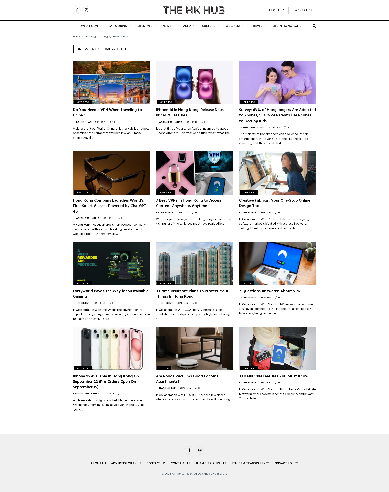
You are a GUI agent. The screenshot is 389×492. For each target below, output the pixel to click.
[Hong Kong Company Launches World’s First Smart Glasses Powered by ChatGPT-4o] (111, 173)
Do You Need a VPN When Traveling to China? (107, 112)
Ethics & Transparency (250, 463)
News (166, 26)
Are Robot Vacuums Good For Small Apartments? (188, 379)
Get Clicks (220, 473)
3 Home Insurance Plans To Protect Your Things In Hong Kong (192, 294)
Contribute (180, 463)
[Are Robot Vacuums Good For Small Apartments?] (194, 348)
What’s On (89, 26)
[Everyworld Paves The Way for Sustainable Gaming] (111, 263)
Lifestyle (145, 26)
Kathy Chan (84, 122)
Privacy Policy (286, 463)
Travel (256, 26)
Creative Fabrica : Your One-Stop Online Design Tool (274, 203)
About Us (277, 10)
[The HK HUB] (194, 10)
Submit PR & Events (211, 463)
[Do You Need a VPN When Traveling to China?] (111, 82)
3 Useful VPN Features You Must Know (273, 376)
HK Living (247, 283)
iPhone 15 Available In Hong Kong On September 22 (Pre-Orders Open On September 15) (106, 382)
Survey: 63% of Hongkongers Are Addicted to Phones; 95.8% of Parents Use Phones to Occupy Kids (277, 115)
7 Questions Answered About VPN (269, 291)
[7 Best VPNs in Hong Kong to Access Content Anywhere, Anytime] (194, 173)
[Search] (314, 26)
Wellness (232, 26)
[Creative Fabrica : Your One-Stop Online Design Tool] (277, 173)
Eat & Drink (118, 26)
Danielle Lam (167, 388)
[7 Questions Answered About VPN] (277, 263)
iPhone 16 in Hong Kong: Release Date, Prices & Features (190, 112)
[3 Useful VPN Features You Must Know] (277, 348)
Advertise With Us (126, 463)
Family (187, 26)
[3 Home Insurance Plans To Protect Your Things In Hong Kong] (194, 263)
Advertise (303, 10)
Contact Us (156, 463)
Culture (208, 26)
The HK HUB (166, 212)
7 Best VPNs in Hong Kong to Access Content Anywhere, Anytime (189, 203)
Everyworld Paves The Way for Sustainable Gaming (111, 294)
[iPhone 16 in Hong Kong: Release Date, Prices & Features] (194, 82)
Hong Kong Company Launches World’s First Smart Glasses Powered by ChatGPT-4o (110, 206)
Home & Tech (83, 102)
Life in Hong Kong (287, 26)
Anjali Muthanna (170, 122)
